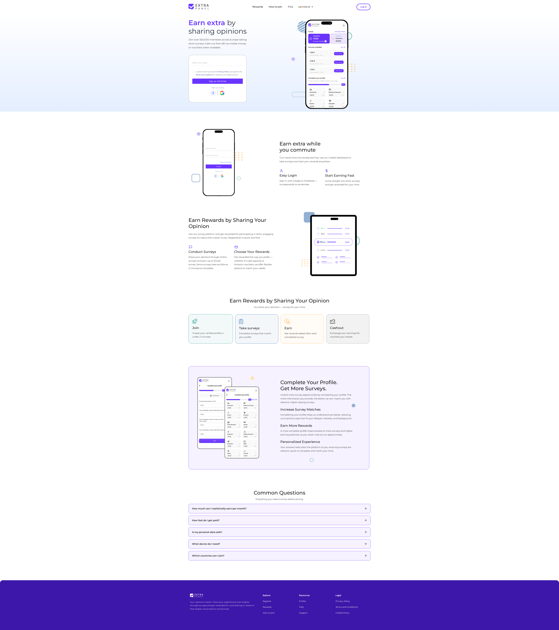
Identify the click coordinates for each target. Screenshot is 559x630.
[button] (279, 508)
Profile (302, 601)
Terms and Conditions (347, 607)
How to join (275, 6)
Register (267, 601)
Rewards (257, 6)
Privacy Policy (343, 601)
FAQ (290, 6)
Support (303, 613)
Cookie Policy (342, 613)
